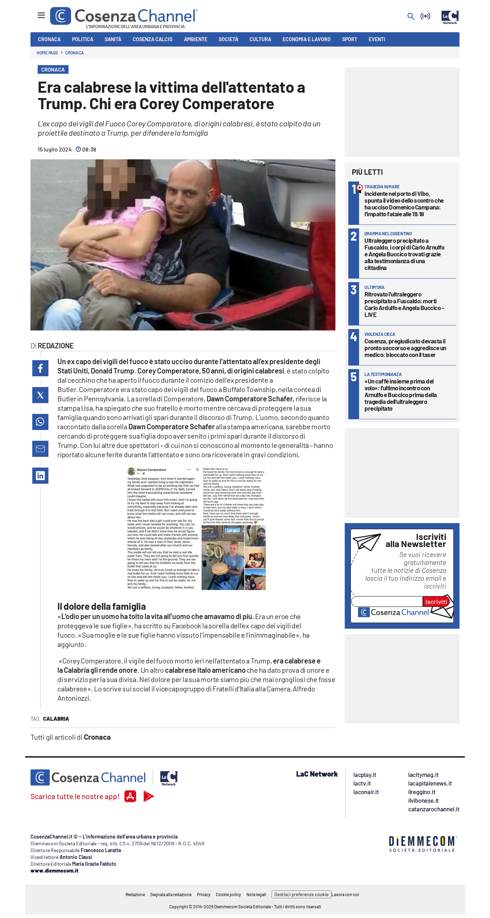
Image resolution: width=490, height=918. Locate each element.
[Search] (411, 17)
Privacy (204, 894)
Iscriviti (436, 601)
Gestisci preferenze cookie (301, 894)
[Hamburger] (34, 12)
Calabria (56, 718)
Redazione (135, 894)
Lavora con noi (345, 894)
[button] (40, 368)
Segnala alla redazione (171, 894)
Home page (47, 52)
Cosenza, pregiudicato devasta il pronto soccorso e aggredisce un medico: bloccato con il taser (405, 347)
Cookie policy (228, 894)
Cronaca (74, 52)
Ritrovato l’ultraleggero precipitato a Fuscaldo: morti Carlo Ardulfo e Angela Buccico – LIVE (404, 304)
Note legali (256, 894)
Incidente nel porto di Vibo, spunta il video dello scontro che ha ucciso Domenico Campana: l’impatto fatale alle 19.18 (404, 203)
